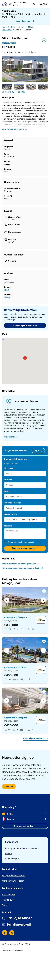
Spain (21, 27)
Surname (8, 480)
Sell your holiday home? (13, 875)
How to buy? (8, 900)
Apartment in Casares (15, 667)
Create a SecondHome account (21, 542)
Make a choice (10, 514)
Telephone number (13, 503)
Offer (13, 27)
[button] (34, 4)
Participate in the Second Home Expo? (23, 848)
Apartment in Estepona (15, 617)
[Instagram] (11, 932)
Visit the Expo (8, 894)
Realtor (8, 853)
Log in (36, 451)
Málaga (31, 27)
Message (8, 526)
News (4, 905)
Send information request (23, 548)
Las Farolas (7, 30)
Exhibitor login (12, 858)
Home (4, 27)
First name (9, 468)
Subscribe (8, 786)
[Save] (44, 40)
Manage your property (13, 880)
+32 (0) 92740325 (19, 918)
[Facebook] (4, 932)
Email (7, 491)
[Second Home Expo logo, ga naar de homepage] (4, 4)
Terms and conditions (12, 950)
